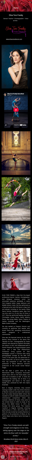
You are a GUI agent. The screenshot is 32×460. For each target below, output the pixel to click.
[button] (2, 2)
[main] (16, 8)
